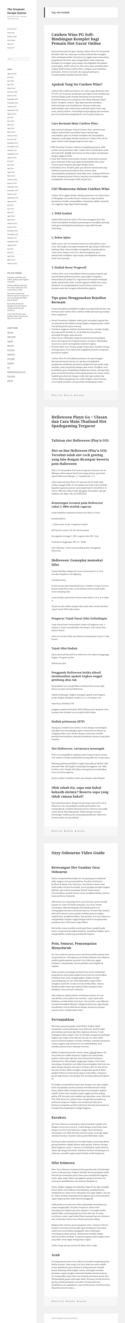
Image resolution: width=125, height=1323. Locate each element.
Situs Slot (69, 395)
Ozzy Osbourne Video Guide (78, 852)
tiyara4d (93, 1052)
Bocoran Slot (11, 29)
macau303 (11, 354)
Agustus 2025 (11, 114)
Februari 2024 (12, 180)
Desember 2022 (12, 231)
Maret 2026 (11, 88)
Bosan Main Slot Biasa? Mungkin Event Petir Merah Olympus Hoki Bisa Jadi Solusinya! (17, 307)
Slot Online (11, 40)
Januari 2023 (11, 227)
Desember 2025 (12, 99)
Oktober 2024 (12, 150)
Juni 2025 (10, 121)
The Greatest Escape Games (16, 11)
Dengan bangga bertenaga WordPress (64, 1318)
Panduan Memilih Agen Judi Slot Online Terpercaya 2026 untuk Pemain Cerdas (17, 287)
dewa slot (10, 345)
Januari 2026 (11, 96)
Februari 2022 (12, 263)
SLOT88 (68, 153)
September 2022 (12, 242)
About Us (10, 44)
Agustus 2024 (11, 158)
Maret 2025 (11, 132)
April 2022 (11, 256)
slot (8, 367)
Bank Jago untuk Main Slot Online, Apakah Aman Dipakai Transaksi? (18, 279)
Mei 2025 (10, 125)
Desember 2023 (12, 187)
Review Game (12, 36)
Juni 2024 (10, 165)
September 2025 (12, 110)
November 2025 (12, 103)
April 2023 (11, 216)
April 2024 (11, 172)
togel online (11, 337)
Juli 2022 (10, 249)
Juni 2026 (10, 81)
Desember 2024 (12, 143)
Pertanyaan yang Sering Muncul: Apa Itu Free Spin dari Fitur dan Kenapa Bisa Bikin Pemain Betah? (18, 296)
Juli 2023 (10, 205)
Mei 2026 (10, 85)
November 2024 (12, 147)
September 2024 (12, 154)
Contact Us (11, 48)
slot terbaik (80, 395)
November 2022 (12, 234)
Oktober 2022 (12, 238)
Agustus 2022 (11, 245)
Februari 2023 (12, 223)
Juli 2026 (10, 77)
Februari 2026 (12, 92)
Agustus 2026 (11, 74)
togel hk (10, 341)
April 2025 (11, 128)
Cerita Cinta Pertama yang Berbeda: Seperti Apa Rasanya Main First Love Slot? (17, 316)
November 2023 (12, 190)
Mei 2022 (10, 253)
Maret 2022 (11, 260)
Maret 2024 (11, 176)
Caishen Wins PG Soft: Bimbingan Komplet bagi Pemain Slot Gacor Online (76, 39)
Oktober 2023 (12, 194)
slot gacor (10, 363)
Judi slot (10, 381)
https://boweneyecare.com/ (16, 372)
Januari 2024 (11, 183)
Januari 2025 (11, 139)
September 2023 (12, 198)
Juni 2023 (10, 209)
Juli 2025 (10, 117)
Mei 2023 (10, 212)
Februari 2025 (12, 136)
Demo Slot (10, 33)
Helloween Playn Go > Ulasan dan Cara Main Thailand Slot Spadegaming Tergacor (79, 421)
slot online (11, 350)
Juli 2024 (10, 161)
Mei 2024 (10, 169)
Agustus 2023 (11, 201)
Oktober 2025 (12, 107)
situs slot (10, 332)
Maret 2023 (11, 220)
